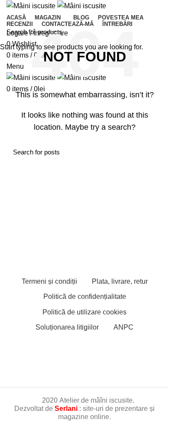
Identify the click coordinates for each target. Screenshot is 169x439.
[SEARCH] (157, 32)
